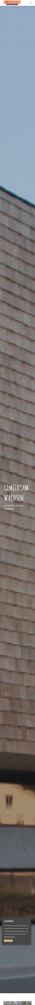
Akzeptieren (8, 940)
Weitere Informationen (9, 936)
